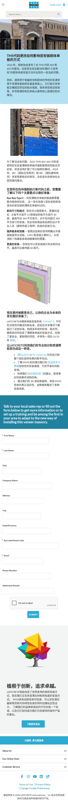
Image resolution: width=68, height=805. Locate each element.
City (4, 510)
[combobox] (34, 14)
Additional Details (11, 585)
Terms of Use (26, 784)
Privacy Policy (42, 784)
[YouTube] (35, 777)
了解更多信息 (33, 724)
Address (6, 495)
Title (5, 465)
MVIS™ (49, 321)
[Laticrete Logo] (29, 5)
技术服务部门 (35, 373)
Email (6, 555)
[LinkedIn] (41, 777)
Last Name (9, 450)
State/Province (9, 525)
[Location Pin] (64, 4)
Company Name (10, 480)
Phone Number (10, 570)
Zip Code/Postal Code (14, 540)
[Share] (47, 777)
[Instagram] (28, 777)
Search (59, 14)
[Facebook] (22, 777)
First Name (9, 435)
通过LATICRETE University (32, 354)
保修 (12, 340)
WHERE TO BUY (55, 5)
